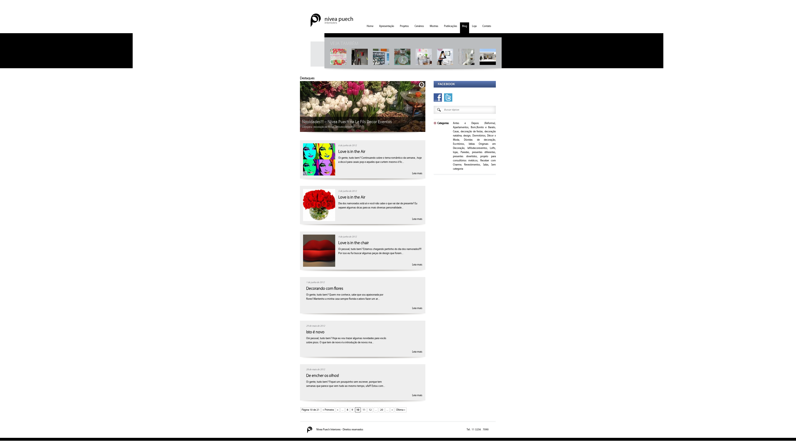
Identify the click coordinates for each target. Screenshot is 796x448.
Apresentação (386, 26)
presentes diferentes (483, 152)
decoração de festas (472, 131)
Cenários (419, 26)
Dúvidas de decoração (479, 139)
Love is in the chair (353, 243)
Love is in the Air (351, 151)
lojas (324, 127)
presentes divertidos (465, 156)
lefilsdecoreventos (477, 148)
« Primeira (328, 409)
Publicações (450, 26)
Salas (485, 164)
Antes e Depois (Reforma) (474, 123)
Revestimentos (472, 164)
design (317, 127)
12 (370, 409)
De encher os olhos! (322, 375)
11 (364, 409)
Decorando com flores (324, 288)
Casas (456, 131)
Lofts (492, 148)
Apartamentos (460, 127)
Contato (486, 26)
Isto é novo (315, 332)
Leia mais (417, 173)
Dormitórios (478, 135)
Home (370, 26)
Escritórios (458, 144)
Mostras (434, 26)
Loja (474, 26)
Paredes (465, 152)
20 (381, 409)
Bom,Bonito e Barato (483, 127)
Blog (464, 26)
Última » (400, 409)
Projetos (404, 26)
